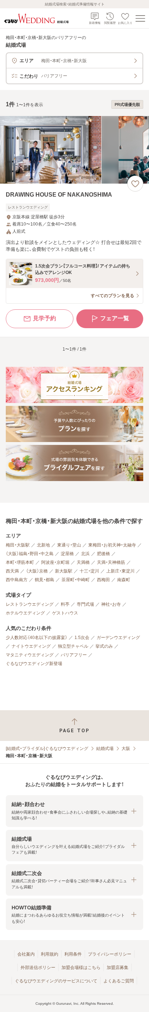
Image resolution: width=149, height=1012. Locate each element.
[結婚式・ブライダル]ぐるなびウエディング (47, 748)
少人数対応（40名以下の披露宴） (36, 637)
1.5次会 (81, 637)
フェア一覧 (114, 318)
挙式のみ (104, 646)
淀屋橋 (67, 553)
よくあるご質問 (118, 980)
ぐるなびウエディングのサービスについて (56, 980)
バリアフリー (74, 654)
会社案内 (26, 954)
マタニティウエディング (30, 654)
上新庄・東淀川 (120, 571)
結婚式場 (105, 748)
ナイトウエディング (31, 646)
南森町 (123, 579)
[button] (74, 811)
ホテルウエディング (25, 613)
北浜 (85, 553)
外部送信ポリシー (38, 967)
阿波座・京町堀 (55, 562)
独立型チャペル (73, 646)
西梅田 (103, 579)
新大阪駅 (63, 571)
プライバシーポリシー (109, 954)
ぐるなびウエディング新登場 (34, 663)
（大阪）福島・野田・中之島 (30, 553)
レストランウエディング (30, 604)
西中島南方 (16, 579)
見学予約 (44, 318)
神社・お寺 (111, 604)
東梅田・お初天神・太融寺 (112, 545)
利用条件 (73, 954)
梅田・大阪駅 (18, 545)
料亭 (65, 604)
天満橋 (83, 562)
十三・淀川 (89, 571)
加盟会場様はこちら (81, 967)
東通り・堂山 (69, 545)
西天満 (12, 571)
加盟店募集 (117, 967)
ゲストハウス (65, 613)
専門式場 (85, 604)
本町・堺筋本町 (20, 562)
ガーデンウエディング (118, 637)
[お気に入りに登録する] (135, 184)
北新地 (43, 545)
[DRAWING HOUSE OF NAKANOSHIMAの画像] (74, 150)
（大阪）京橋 (37, 571)
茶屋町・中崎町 (75, 579)
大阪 (126, 748)
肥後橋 (103, 553)
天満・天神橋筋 (111, 562)
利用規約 (49, 954)
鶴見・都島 (44, 579)
